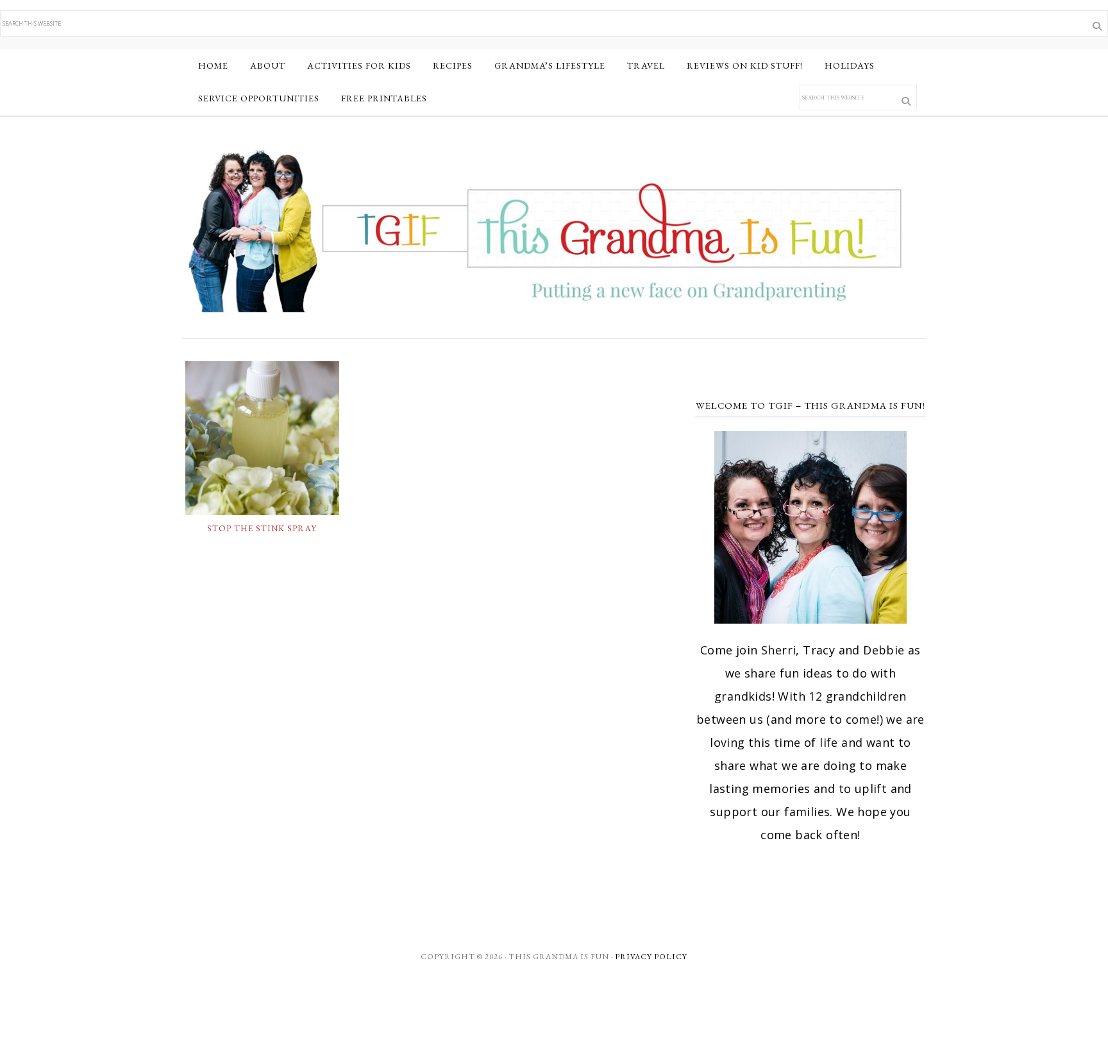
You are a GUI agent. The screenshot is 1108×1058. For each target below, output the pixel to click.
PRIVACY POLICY (651, 956)
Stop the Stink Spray (262, 528)
